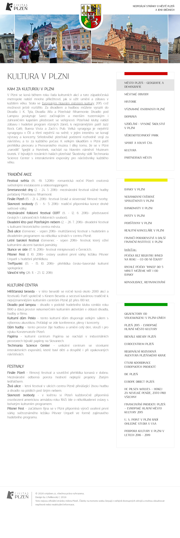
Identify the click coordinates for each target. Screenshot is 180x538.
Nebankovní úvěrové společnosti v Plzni (139, 198)
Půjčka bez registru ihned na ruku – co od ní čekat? (143, 257)
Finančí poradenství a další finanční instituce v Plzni (144, 240)
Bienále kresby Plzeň (140, 336)
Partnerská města (138, 157)
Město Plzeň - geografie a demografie (144, 84)
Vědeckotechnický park (141, 135)
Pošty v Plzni (134, 215)
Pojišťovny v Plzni (138, 223)
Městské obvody (136, 94)
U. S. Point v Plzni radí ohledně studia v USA (141, 421)
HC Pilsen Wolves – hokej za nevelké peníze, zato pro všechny (145, 393)
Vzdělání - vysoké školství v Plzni (144, 125)
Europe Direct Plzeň (139, 381)
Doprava (130, 116)
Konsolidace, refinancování (144, 282)
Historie (130, 101)
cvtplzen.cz (50, 493)
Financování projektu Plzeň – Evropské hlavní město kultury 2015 (144, 408)
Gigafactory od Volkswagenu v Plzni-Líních (144, 315)
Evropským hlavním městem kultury (68, 103)
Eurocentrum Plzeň (139, 344)
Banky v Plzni (134, 189)
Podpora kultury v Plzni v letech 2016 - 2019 (144, 433)
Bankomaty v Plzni (138, 208)
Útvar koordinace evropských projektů (140, 364)
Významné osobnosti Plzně (144, 109)
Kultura (130, 150)
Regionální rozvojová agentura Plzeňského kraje (145, 353)
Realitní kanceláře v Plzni (144, 230)
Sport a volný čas (138, 143)
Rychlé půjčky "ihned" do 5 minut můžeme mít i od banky (143, 271)
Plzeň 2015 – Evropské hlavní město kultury (140, 327)
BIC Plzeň (131, 374)
